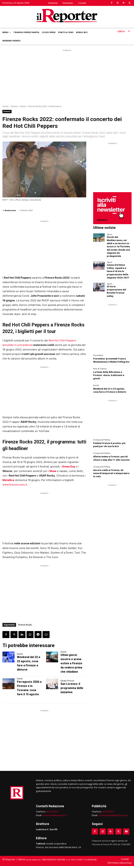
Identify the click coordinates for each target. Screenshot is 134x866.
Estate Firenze (67, 681)
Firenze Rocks (25, 624)
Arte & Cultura (100, 369)
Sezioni (14, 106)
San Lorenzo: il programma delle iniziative (72, 688)
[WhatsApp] (30, 634)
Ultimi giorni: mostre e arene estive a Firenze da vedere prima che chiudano (71, 663)
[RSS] (123, 3)
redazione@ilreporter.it (54, 815)
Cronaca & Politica (101, 440)
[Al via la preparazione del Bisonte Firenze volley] (99, 287)
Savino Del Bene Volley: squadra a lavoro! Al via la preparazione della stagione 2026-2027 (118, 271)
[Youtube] (126, 831)
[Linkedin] (21, 634)
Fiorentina (98, 355)
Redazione (10, 210)
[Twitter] (129, 3)
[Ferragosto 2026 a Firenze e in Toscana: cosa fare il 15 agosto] (8, 683)
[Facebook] (112, 3)
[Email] (46, 634)
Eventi (23, 106)
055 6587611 (52, 811)
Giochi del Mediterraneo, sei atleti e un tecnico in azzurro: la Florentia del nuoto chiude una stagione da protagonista (118, 246)
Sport (109, 234)
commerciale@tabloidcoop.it (113, 815)
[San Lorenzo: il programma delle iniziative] (52, 683)
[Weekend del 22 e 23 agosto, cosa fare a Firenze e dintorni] (8, 657)
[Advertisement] (67, 76)
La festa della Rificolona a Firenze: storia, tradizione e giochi (108, 375)
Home (5, 106)
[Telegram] (38, 634)
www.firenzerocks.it (14, 484)
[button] (124, 31)
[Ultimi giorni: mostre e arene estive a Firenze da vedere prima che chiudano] (52, 657)
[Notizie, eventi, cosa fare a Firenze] (67, 15)
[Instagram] (118, 3)
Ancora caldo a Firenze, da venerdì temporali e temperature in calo (111, 473)
